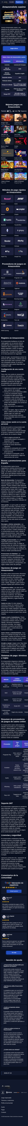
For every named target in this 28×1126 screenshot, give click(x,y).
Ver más (14, 952)
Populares (3, 111)
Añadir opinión (14, 891)
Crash (16, 111)
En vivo (10, 111)
